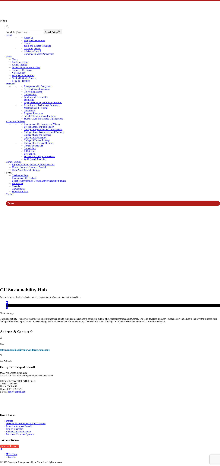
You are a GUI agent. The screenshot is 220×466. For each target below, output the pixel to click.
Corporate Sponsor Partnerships (39, 54)
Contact (9, 194)
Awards (27, 43)
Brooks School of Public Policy (39, 126)
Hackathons (17, 183)
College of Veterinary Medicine (39, 143)
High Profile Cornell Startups (26, 170)
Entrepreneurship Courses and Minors (42, 124)
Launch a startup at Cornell (19, 426)
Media (9, 56)
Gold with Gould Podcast (24, 78)
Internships (29, 100)
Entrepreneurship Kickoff (24, 178)
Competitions (30, 94)
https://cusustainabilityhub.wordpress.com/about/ (25, 350)
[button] (7, 27)
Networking (29, 110)
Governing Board (32, 48)
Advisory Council (32, 51)
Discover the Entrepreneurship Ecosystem (25, 423)
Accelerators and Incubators (37, 89)
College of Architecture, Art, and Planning (44, 132)
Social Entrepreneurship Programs (40, 116)
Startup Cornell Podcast (23, 75)
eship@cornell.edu (16, 391)
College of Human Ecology (37, 140)
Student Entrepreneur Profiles (26, 67)
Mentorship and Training (35, 108)
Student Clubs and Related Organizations (43, 118)
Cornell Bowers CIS (33, 145)
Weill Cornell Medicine (35, 159)
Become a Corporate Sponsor (20, 434)
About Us (28, 37)
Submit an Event (20, 191)
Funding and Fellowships (36, 97)
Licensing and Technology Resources (41, 105)
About (9, 35)
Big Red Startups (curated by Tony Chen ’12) (33, 164)
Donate (10, 203)
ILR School (29, 151)
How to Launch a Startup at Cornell (29, 167)
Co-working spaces (33, 91)
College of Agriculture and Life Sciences (43, 129)
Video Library (18, 73)
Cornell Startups (13, 162)
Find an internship (14, 429)
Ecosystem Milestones (34, 40)
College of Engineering (35, 137)
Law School (29, 153)
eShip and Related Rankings (37, 46)
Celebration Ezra (20, 175)
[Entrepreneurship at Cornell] (7, 15)
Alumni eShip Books (22, 70)
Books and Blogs (20, 62)
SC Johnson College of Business (39, 156)
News (15, 59)
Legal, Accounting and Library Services (43, 102)
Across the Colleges (15, 121)
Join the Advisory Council (18, 431)
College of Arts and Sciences (37, 135)
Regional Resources (33, 113)
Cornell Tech (30, 148)
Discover (10, 83)
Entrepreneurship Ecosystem (37, 86)
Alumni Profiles (19, 64)
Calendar (16, 186)
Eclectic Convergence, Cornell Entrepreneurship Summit (39, 180)
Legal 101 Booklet (21, 81)
